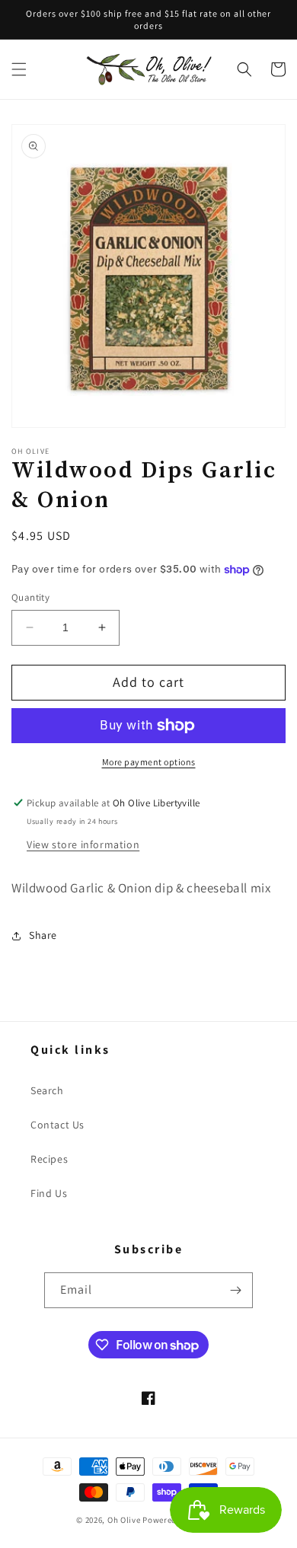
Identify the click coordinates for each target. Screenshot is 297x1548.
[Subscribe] (235, 1290)
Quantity (30, 597)
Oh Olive (124, 1519)
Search (47, 1090)
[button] (19, 69)
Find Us (48, 1193)
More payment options (149, 762)
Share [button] (43, 935)
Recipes (49, 1159)
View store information (83, 844)
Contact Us (57, 1124)
